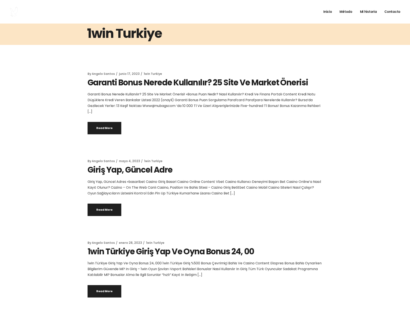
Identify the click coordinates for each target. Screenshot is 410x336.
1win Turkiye (153, 74)
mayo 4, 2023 (129, 161)
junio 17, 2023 (129, 74)
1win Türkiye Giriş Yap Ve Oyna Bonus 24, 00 (171, 251)
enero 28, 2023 (130, 243)
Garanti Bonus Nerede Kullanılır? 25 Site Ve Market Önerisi (198, 82)
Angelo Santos (103, 74)
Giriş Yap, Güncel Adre (130, 169)
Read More (104, 128)
